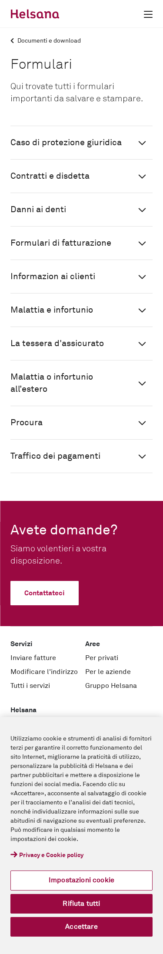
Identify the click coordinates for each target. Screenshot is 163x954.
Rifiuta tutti (81, 903)
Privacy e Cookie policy (51, 855)
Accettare (81, 926)
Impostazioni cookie (81, 880)
